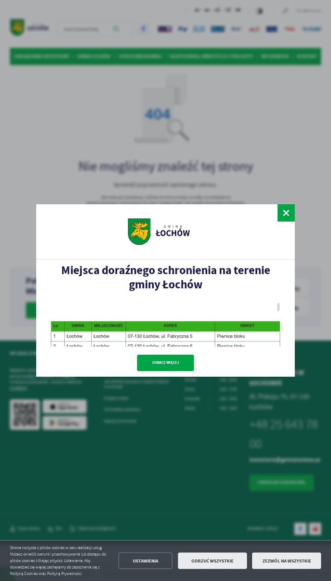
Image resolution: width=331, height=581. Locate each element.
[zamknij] (286, 213)
